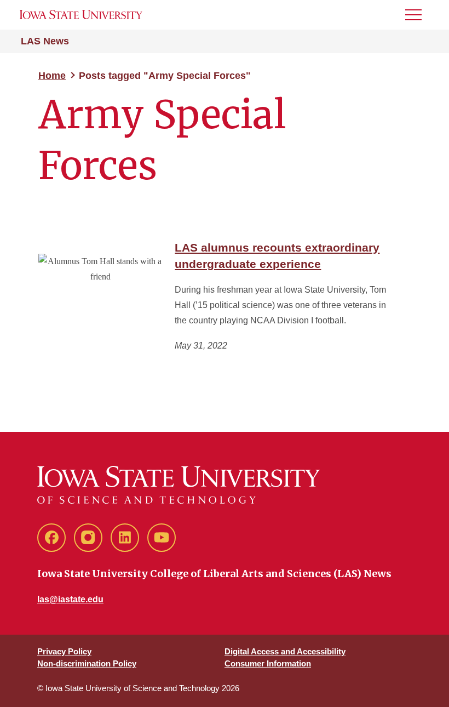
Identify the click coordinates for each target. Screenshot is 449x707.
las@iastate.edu (70, 599)
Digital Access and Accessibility (285, 651)
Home (52, 75)
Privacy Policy (64, 651)
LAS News (45, 41)
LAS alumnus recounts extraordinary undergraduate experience (277, 255)
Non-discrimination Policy (86, 663)
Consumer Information (268, 663)
